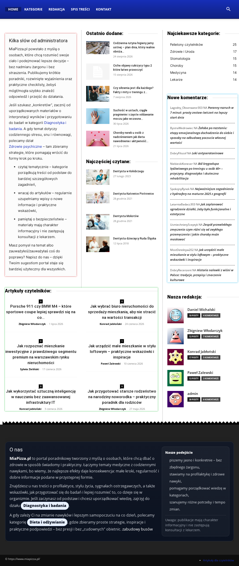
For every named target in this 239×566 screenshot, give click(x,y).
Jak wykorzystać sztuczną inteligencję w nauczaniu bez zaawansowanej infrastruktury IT (41, 397)
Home (13, 9)
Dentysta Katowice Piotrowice (133, 193)
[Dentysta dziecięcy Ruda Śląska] (97, 244)
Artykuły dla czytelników (218, 560)
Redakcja (57, 9)
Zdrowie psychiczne (25, 146)
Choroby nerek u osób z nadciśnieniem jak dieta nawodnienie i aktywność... (130, 137)
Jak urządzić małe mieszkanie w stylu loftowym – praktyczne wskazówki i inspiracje (122, 351)
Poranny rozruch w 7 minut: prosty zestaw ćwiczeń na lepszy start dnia (202, 112)
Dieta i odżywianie (47, 522)
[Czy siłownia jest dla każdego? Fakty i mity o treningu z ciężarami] (97, 94)
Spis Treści (80, 9)
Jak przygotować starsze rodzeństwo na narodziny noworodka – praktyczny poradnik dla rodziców (122, 397)
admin (192, 393)
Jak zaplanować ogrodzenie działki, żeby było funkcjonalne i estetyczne (200, 209)
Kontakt (103, 9)
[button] (228, 9)
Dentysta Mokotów (126, 216)
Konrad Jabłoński (111, 324)
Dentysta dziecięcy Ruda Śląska (134, 238)
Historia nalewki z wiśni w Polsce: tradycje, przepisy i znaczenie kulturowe (201, 275)
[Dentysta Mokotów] (97, 222)
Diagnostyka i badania (44, 505)
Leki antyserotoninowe (207, 153)
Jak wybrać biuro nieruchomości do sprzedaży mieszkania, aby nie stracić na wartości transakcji (122, 312)
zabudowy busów (137, 529)
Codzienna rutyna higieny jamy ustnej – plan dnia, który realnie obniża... (134, 47)
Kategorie (33, 9)
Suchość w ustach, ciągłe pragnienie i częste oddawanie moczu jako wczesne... (133, 114)
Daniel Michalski (201, 309)
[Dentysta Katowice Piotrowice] (97, 197)
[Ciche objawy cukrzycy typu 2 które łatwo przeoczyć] (97, 71)
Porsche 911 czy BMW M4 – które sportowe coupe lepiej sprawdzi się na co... (40, 312)
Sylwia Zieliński (29, 369)
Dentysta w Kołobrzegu (128, 171)
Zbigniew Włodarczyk (32, 324)
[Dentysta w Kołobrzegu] (97, 177)
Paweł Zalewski (110, 363)
